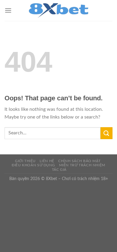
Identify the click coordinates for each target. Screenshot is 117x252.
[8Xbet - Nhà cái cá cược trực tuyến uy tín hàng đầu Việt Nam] (58, 11)
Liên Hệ (47, 161)
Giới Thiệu (25, 161)
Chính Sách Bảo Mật (79, 161)
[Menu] (8, 10)
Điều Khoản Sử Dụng (33, 165)
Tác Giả (59, 169)
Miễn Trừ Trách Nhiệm (82, 165)
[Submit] (106, 133)
